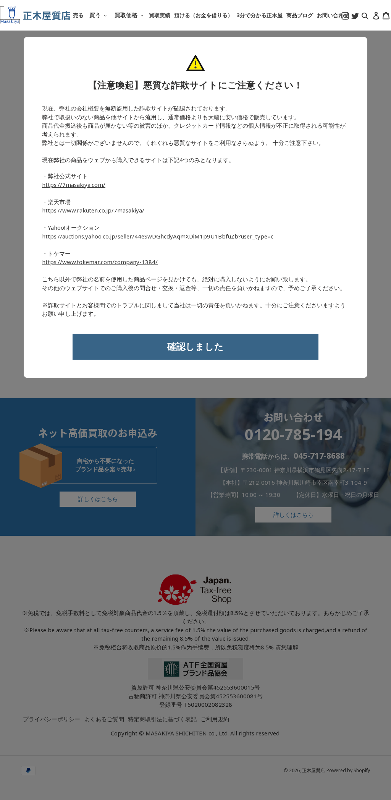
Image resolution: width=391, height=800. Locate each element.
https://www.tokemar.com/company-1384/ (100, 262)
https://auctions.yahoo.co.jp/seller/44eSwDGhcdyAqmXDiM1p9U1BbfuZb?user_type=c (157, 236)
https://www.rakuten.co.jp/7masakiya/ (93, 210)
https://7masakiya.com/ (73, 185)
